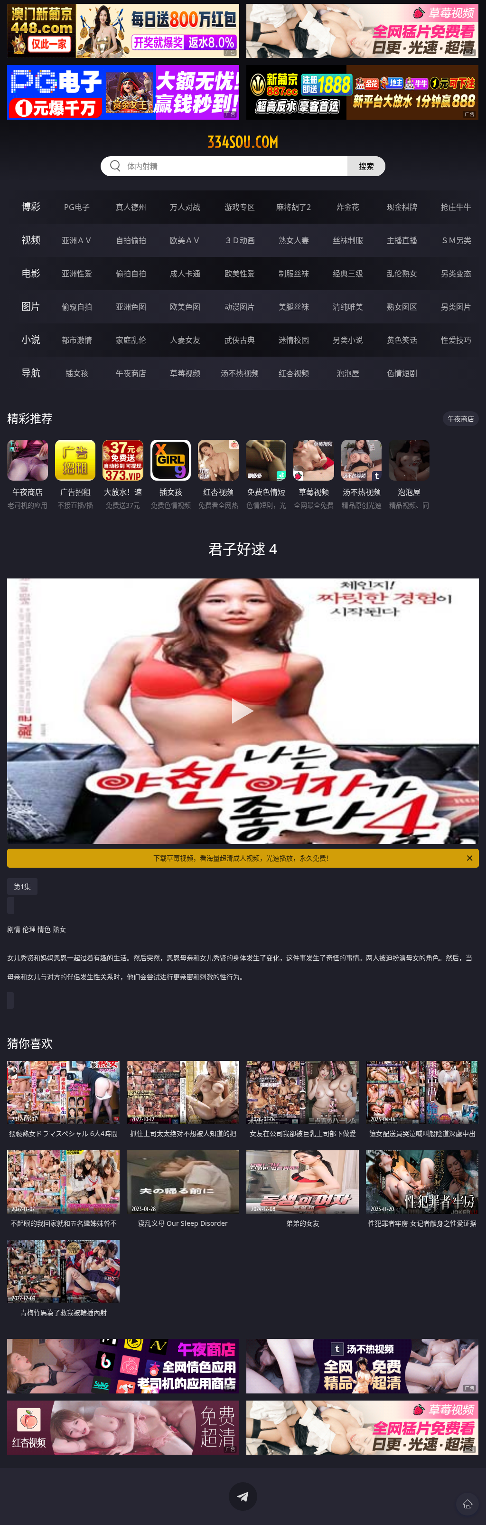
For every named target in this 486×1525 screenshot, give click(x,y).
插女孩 (76, 373)
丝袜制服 (348, 240)
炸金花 (347, 207)
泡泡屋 (347, 373)
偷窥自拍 (77, 307)
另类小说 (348, 340)
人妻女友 (185, 340)
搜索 (366, 166)
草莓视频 (185, 373)
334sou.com (243, 142)
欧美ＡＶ (185, 240)
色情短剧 (402, 373)
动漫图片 (239, 307)
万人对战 (185, 207)
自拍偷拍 (131, 240)
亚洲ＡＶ (77, 240)
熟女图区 (402, 307)
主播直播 (402, 240)
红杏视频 (294, 373)
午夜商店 (131, 373)
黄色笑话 (402, 340)
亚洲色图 (131, 307)
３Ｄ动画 (239, 240)
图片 (30, 306)
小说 (30, 339)
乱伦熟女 (402, 273)
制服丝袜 (294, 273)
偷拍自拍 (131, 273)
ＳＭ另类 (456, 240)
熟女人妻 (294, 240)
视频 (30, 240)
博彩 (30, 206)
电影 (30, 273)
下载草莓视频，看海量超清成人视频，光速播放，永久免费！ (243, 857)
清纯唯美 (348, 307)
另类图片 (456, 307)
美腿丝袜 (294, 307)
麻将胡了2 (293, 207)
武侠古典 (239, 340)
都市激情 (77, 340)
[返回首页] (467, 1504)
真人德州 (131, 207)
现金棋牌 (402, 207)
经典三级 (348, 273)
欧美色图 (185, 307)
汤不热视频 (240, 373)
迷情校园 (294, 340)
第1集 (22, 886)
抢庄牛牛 (456, 207)
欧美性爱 (239, 273)
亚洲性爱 (77, 273)
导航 (30, 373)
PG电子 (77, 207)
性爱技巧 (456, 340)
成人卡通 (185, 273)
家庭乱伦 (131, 340)
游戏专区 (239, 207)
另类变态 (456, 273)
